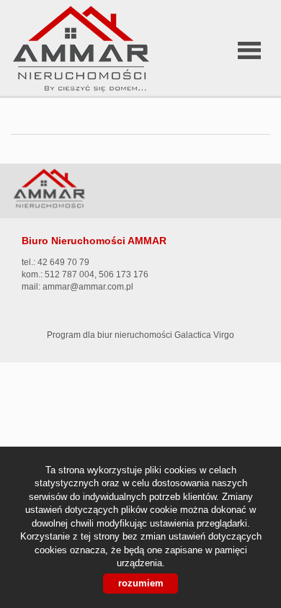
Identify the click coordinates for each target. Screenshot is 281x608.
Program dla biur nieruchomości (110, 335)
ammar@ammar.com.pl (88, 287)
